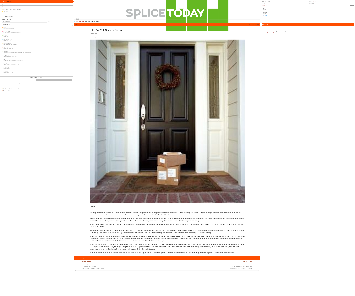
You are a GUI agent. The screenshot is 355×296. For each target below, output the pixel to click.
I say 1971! (5, 11)
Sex (4, 59)
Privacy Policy (178, 291)
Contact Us (148, 291)
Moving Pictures (8, 39)
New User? (264, 5)
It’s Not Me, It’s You (86, 264)
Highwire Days (7, 68)
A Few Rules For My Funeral (89, 266)
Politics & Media (8, 43)
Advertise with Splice (158, 291)
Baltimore (6, 67)
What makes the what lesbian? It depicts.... (12, 9)
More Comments (9, 16)
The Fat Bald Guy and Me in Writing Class (241, 266)
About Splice (264, 9)
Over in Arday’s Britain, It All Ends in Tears (12, 32)
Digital (5, 63)
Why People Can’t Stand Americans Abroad (93, 268)
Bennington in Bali (7, 40)
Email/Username (266, 1)
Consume (6, 51)
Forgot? (314, 1)
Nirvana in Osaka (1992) (9, 28)
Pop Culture (7, 31)
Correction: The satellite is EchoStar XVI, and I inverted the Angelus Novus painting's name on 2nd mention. (26, 6)
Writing (5, 47)
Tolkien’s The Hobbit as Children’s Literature (241, 268)
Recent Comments (8, 4)
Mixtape (6, 71)
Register (268, 32)
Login (273, 32)
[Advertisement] (345, 15)
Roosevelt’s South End (8, 48)
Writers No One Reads (246, 264)
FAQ (171, 291)
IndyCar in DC (6, 36)
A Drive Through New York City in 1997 (12, 64)
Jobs (167, 291)
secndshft (9, 1)
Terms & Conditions (189, 291)
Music (5, 27)
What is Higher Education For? (10, 56)
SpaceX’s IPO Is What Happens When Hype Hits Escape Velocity (17, 52)
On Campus (6, 55)
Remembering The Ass (8, 72)
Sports (5, 35)
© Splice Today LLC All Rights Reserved (206, 291)
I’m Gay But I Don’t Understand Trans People (13, 60)
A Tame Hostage (79, 21)
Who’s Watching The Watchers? (10, 44)
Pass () (312, 1)
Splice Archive (7, 19)
